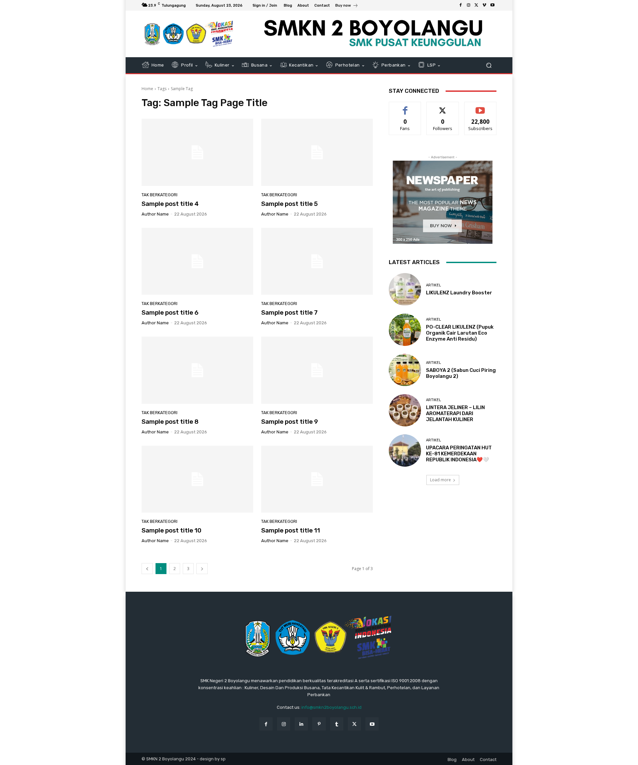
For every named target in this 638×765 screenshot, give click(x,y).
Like (405, 106)
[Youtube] (492, 5)
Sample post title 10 (171, 530)
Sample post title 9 (289, 421)
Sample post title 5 (289, 204)
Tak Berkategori (159, 195)
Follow (443, 106)
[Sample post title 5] (317, 152)
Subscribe (480, 106)
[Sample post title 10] (197, 479)
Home (147, 88)
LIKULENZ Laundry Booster (459, 293)
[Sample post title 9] (317, 370)
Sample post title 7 (289, 312)
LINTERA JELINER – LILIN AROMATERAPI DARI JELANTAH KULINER (455, 413)
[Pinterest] (318, 723)
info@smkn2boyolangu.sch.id (331, 707)
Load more (440, 480)
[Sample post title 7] (317, 261)
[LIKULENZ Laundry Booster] (405, 289)
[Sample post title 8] (197, 370)
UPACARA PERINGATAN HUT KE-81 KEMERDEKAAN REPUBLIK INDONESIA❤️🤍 (459, 454)
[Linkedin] (301, 723)
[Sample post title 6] (197, 261)
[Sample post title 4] (197, 152)
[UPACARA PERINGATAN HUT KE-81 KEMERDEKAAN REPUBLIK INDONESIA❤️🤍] (405, 450)
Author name (155, 214)
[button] (488, 65)
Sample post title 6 (170, 312)
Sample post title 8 (170, 421)
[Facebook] (461, 5)
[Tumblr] (336, 723)
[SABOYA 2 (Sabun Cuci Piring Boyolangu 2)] (405, 370)
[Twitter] (476, 5)
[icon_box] (346, 6)
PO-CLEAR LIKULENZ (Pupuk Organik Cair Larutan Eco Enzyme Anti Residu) (459, 333)
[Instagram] (469, 5)
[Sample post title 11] (317, 479)
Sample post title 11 (290, 530)
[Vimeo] (484, 5)
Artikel (433, 285)
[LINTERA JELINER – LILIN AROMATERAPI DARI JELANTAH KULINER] (405, 410)
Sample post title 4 (170, 204)
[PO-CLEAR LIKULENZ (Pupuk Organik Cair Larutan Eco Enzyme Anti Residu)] (405, 330)
